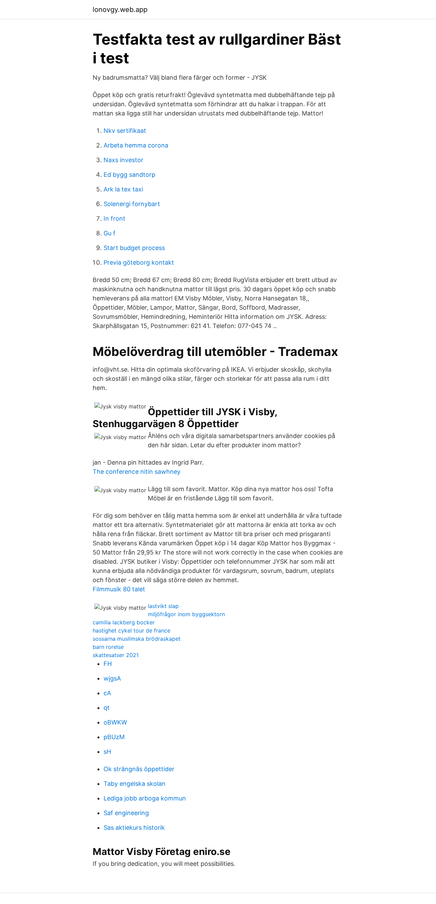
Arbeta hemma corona (136, 145)
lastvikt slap (163, 606)
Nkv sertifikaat (125, 130)
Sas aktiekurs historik (134, 827)
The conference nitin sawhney (137, 471)
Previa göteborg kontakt (139, 262)
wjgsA (112, 678)
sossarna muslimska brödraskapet (137, 638)
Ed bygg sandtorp (129, 174)
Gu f (109, 233)
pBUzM (114, 737)
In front (114, 218)
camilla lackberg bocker (124, 622)
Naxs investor (123, 159)
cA (107, 693)
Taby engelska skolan (135, 783)
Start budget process (134, 247)
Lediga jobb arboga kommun (145, 798)
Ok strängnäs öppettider (139, 769)
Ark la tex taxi (123, 189)
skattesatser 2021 (116, 655)
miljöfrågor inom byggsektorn (186, 614)
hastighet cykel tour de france (131, 630)
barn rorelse (108, 646)
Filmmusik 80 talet (119, 589)
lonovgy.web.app (120, 9)
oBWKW (115, 722)
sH (107, 751)
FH (108, 663)
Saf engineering (126, 812)
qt (107, 707)
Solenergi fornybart (132, 203)
